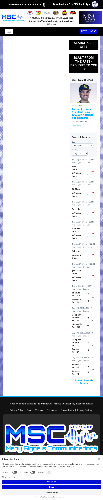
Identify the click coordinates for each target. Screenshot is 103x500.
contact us (88, 403)
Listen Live (87, 31)
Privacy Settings (85, 410)
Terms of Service (35, 410)
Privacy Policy (16, 410)
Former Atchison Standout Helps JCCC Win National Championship (82, 113)
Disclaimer (52, 410)
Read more (76, 126)
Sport (74, 142)
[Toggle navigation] (9, 31)
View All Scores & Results (84, 382)
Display (75, 150)
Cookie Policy (67, 410)
